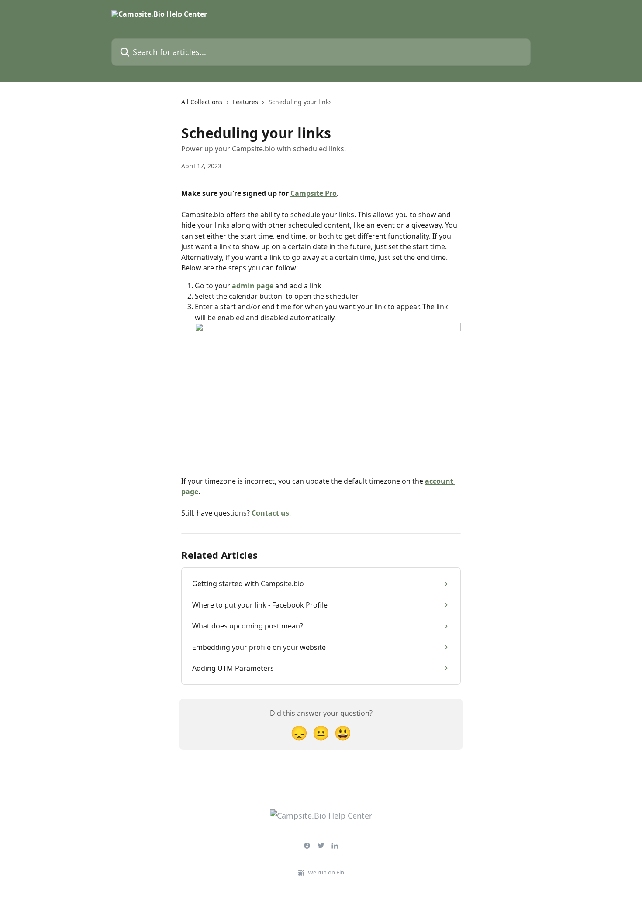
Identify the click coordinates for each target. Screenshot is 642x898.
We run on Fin (326, 872)
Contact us (270, 513)
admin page (252, 285)
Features (245, 102)
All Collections (201, 102)
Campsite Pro (313, 193)
